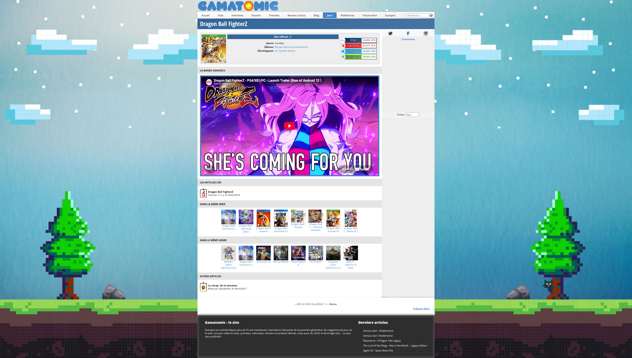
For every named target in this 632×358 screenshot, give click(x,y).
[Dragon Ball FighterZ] (203, 193)
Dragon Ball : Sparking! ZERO (246, 228)
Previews (274, 15)
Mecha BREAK (281, 261)
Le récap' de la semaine (222, 285)
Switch (353, 46)
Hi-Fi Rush (315, 261)
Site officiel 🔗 (283, 36)
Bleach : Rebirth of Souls (350, 264)
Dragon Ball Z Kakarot (263, 230)
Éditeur (269, 47)
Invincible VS (264, 261)
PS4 (353, 40)
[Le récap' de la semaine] (203, 287)
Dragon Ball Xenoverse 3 (228, 227)
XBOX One (353, 57)
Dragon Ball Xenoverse (333, 230)
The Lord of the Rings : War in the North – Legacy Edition (395, 345)
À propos (390, 15)
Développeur (266, 50)
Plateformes (347, 15)
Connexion (408, 39)
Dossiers (256, 15)
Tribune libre (369, 15)
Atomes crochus (297, 15)
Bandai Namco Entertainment (291, 47)
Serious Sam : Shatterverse (378, 330)
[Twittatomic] (390, 33)
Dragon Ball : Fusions (298, 226)
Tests (220, 15)
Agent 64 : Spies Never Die (378, 350)
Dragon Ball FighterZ (223, 24)
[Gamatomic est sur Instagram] (425, 33)
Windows (353, 51)
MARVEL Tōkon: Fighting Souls (228, 264)
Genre (270, 43)
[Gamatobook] (408, 33)
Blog (316, 15)
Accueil (206, 15)
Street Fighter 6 (298, 263)
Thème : (401, 114)
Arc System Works (285, 50)
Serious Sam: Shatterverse (378, 335)
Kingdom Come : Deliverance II (333, 264)
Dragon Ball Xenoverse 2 (281, 230)
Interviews (237, 15)
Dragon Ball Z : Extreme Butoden (315, 227)
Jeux (329, 15)
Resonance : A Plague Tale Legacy (382, 340)
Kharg (221, 194)
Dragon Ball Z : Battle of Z (350, 230)
